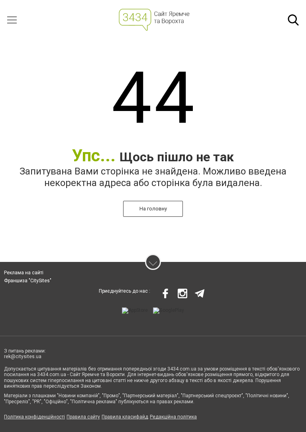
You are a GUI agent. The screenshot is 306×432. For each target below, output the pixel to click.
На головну (153, 209)
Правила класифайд (125, 417)
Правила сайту (83, 417)
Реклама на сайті (23, 272)
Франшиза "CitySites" (27, 280)
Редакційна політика (173, 417)
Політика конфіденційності (34, 417)
